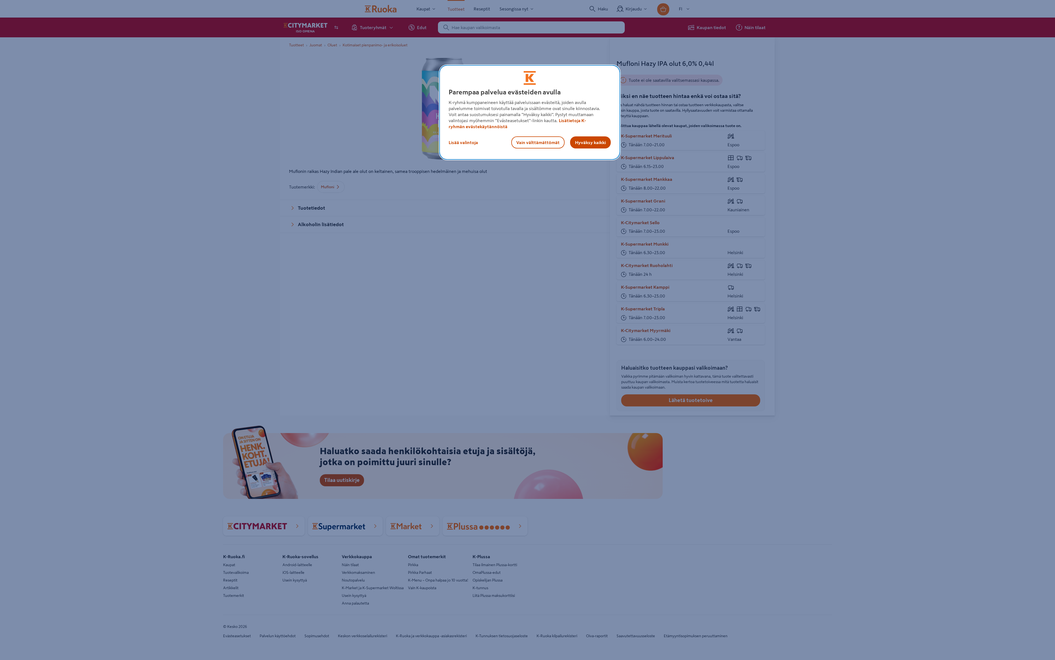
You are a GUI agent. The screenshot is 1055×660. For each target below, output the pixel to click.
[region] (529, 112)
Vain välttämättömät (538, 142)
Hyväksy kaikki (590, 142)
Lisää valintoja (463, 142)
